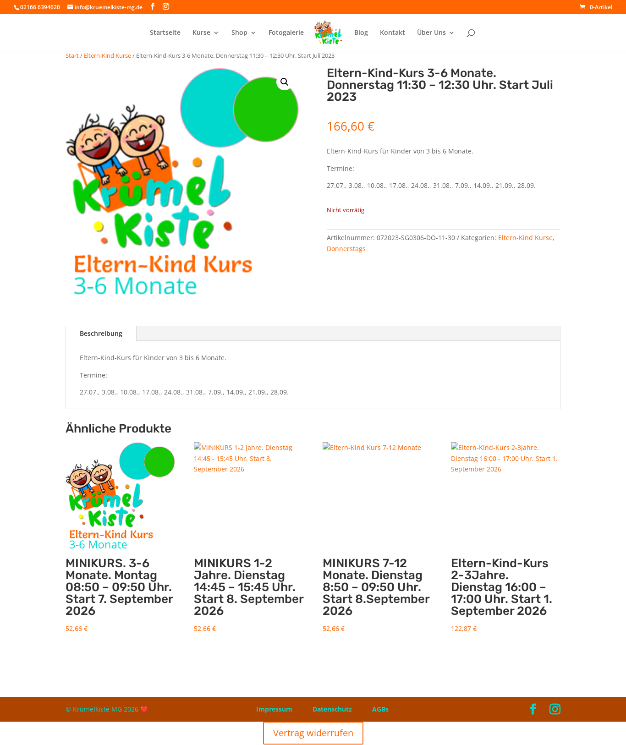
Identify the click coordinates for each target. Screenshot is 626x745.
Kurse (201, 33)
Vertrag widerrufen (313, 733)
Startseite (165, 33)
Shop (239, 33)
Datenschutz (332, 709)
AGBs (380, 709)
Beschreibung (101, 333)
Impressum (274, 709)
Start (72, 55)
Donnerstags (346, 248)
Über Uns (431, 33)
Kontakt (392, 33)
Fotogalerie (286, 33)
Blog (361, 33)
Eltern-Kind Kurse (107, 55)
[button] (284, 82)
